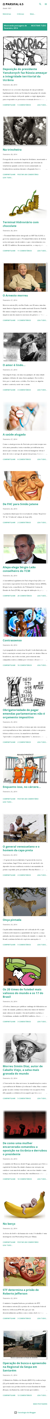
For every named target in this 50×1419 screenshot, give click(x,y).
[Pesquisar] (40, 4)
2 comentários (24, 522)
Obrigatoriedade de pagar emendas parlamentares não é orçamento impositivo (24, 713)
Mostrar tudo (38, 25)
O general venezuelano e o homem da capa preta (21, 848)
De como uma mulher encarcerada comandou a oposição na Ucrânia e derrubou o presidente (25, 1148)
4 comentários (24, 875)
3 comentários (24, 320)
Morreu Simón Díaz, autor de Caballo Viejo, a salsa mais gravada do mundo (23, 1069)
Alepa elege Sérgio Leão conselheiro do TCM (19, 569)
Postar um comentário (27, 174)
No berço (9, 1224)
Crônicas (20, 14)
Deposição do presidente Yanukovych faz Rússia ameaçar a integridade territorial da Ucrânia (25, 74)
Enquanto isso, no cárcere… (22, 787)
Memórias (7, 14)
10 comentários (24, 665)
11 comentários (24, 251)
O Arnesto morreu (15, 295)
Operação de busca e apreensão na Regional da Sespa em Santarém (24, 1366)
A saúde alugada (14, 434)
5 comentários (24, 105)
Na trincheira (12, 149)
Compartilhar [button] (9, 105)
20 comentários (24, 596)
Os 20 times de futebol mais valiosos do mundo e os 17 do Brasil (23, 993)
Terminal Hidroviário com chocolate (21, 224)
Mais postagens (40, 1404)
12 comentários (24, 1395)
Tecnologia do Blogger (26, 1412)
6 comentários (24, 459)
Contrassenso (12, 640)
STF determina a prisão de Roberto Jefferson (21, 1291)
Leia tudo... (42, 105)
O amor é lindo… (14, 365)
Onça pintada (12, 920)
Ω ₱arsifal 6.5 (13, 4)
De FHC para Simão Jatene (20, 504)
